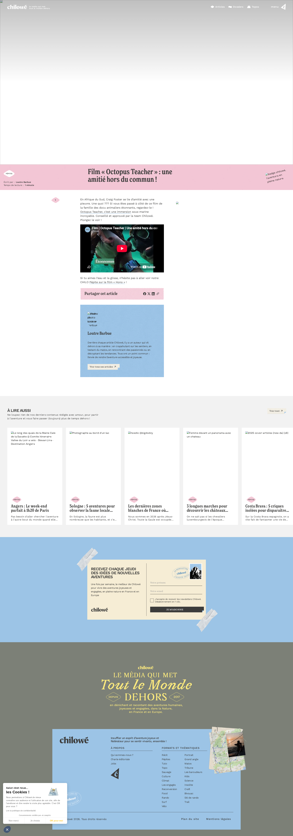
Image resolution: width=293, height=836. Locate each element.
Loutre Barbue (23, 182)
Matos (188, 763)
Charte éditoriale (120, 759)
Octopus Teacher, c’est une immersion (105, 211)
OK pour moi (56, 820)
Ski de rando (191, 797)
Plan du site (190, 818)
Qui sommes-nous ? (122, 755)
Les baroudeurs (193, 772)
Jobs (113, 763)
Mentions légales (218, 818)
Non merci (14, 820)
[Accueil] (17, 6)
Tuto (164, 763)
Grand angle (191, 759)
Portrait (188, 755)
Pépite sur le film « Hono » (107, 282)
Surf (164, 802)
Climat (165, 780)
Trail (186, 802)
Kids (186, 776)
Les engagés (168, 784)
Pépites (166, 759)
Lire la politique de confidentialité (21, 811)
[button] (7, 829)
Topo (164, 767)
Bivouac (188, 793)
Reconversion (169, 789)
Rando (165, 797)
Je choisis (35, 820)
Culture (166, 776)
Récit (165, 755)
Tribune (188, 767)
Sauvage (166, 772)
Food (164, 793)
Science (188, 780)
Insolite (188, 784)
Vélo (164, 806)
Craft (187, 789)
